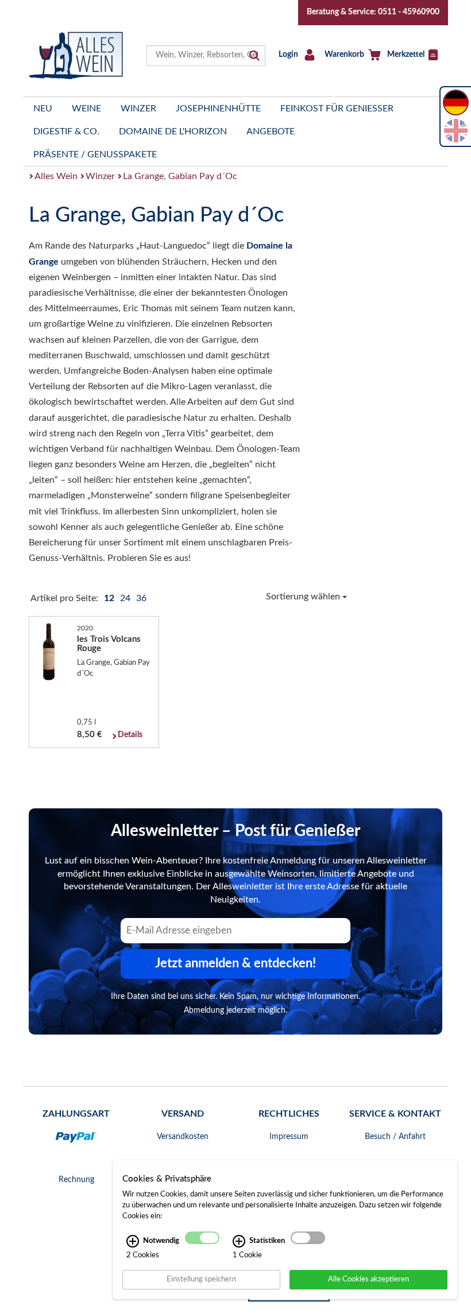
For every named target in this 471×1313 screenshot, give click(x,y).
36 (141, 598)
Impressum (288, 1137)
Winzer (138, 108)
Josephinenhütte (218, 108)
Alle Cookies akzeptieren (368, 1279)
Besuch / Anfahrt (395, 1137)
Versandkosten (183, 1137)
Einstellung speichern (201, 1279)
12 (110, 598)
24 (126, 598)
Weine (86, 108)
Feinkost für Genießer (336, 108)
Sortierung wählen (304, 596)
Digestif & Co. (66, 131)
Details (130, 735)
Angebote (270, 131)
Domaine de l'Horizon (173, 131)
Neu (42, 108)
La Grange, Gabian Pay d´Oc (180, 176)
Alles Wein (56, 176)
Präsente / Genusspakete (95, 154)
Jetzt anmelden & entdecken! (235, 963)
